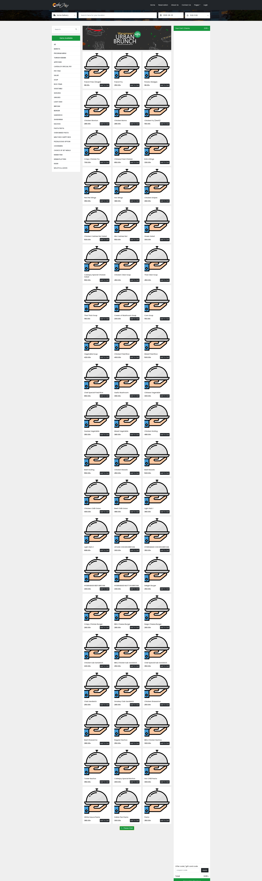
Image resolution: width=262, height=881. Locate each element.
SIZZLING (57, 93)
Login (206, 5)
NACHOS (57, 124)
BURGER (57, 111)
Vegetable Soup (91, 354)
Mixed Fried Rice (151, 354)
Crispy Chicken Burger (93, 624)
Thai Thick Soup (90, 315)
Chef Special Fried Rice (93, 393)
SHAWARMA (58, 119)
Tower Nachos (90, 779)
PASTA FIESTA (59, 128)
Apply (204, 870)
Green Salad (149, 236)
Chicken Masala (121, 470)
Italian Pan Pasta (121, 817)
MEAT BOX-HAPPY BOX (62, 137)
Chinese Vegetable (152, 393)
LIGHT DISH (58, 102)
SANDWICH (58, 115)
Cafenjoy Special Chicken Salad (95, 276)
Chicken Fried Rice (121, 354)
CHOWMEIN (58, 146)
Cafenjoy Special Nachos (124, 779)
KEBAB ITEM (58, 155)
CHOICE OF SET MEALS (62, 150)
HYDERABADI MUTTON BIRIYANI (126, 586)
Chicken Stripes (150, 198)
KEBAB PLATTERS (60, 159)
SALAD (56, 75)
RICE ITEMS (58, 84)
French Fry (118, 82)
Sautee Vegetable (91, 431)
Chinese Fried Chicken (123, 159)
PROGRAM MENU (60, 53)
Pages (196, 5)
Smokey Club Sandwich (124, 701)
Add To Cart (104, 85)
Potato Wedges (150, 82)
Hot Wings (118, 198)
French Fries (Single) (92, 82)
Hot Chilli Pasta (150, 779)
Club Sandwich (90, 701)
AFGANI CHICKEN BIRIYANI (124, 547)
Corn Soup (148, 315)
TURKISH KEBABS (60, 58)
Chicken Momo (120, 120)
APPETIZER (58, 62)
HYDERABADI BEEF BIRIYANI (94, 586)
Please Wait (128, 828)
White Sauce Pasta (92, 817)
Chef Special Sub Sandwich (155, 663)
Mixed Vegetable (121, 431)
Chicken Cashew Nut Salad (95, 236)
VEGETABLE (58, 89)
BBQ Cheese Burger (122, 624)
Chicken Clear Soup (122, 275)
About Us (174, 5)
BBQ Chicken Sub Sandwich (125, 663)
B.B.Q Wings (149, 159)
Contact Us (186, 5)
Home (152, 5)
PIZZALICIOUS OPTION (62, 141)
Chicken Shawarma (152, 701)
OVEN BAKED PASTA (61, 133)
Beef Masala (149, 470)
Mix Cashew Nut (120, 236)
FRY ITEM (57, 71)
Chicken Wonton (91, 120)
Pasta (146, 817)
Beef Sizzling (89, 470)
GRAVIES (57, 97)
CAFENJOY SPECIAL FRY (63, 66)
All (55, 44)
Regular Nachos (120, 740)
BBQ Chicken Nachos (153, 740)
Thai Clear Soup (151, 275)
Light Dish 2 (89, 547)
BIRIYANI (57, 106)
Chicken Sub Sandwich (93, 663)
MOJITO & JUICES (60, 168)
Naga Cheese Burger (152, 624)
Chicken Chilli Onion (92, 508)
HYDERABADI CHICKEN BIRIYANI (156, 547)
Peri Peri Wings (90, 198)
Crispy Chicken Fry (91, 159)
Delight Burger (150, 586)
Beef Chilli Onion (121, 508)
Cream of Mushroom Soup (125, 315)
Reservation (163, 5)
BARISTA (57, 49)
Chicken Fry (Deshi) (152, 120)
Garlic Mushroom (121, 393)
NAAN (56, 164)
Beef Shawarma (90, 740)
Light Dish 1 (148, 508)
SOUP (56, 80)
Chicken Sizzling (151, 431)
